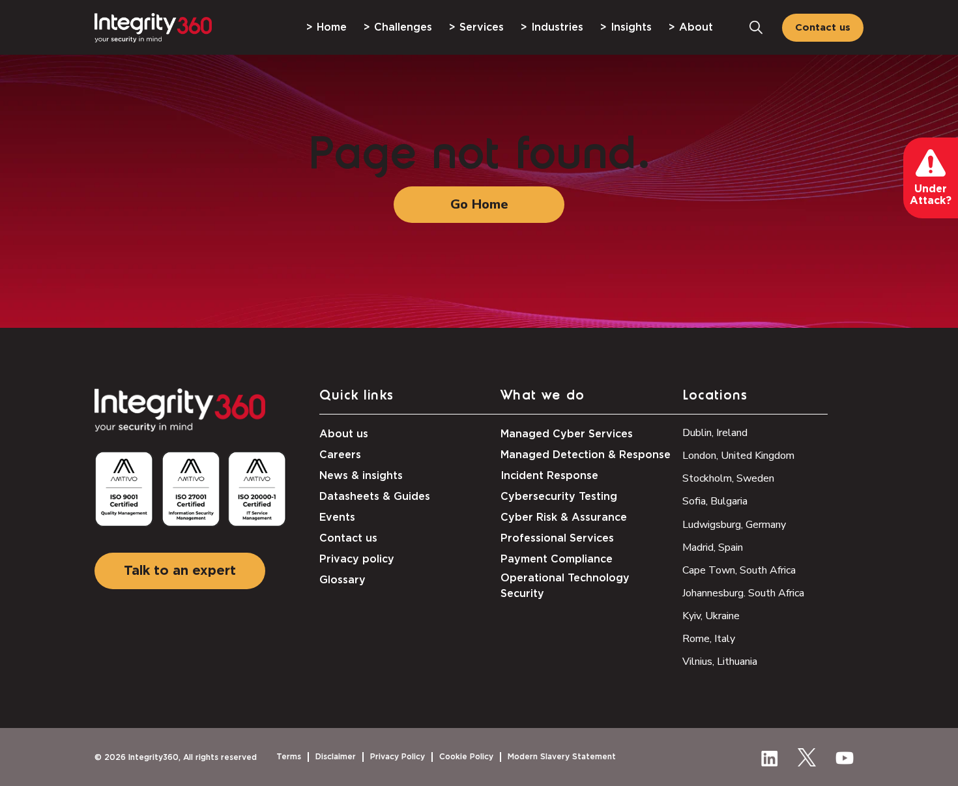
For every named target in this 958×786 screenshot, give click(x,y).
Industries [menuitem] (557, 27)
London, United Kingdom (738, 455)
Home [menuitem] (332, 27)
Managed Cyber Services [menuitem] (567, 434)
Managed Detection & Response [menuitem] (586, 455)
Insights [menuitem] (631, 27)
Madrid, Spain (712, 547)
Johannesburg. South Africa (743, 593)
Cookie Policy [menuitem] (466, 757)
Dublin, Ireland (715, 433)
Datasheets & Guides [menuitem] (374, 496)
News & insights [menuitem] (361, 476)
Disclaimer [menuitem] (335, 757)
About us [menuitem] (343, 434)
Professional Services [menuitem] (557, 538)
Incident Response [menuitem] (549, 476)
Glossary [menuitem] (342, 580)
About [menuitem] (696, 27)
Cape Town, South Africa (739, 570)
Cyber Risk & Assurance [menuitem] (564, 517)
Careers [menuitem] (340, 455)
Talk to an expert (180, 570)
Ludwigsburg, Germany (734, 524)
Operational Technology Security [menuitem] (565, 586)
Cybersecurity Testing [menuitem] (559, 496)
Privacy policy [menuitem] (356, 559)
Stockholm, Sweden (728, 478)
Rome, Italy (708, 639)
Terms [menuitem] (288, 757)
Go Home (479, 204)
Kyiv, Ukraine (711, 616)
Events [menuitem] (337, 517)
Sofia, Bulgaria (715, 501)
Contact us (822, 28)
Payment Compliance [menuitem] (557, 559)
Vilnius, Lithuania (719, 661)
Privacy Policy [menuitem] (397, 757)
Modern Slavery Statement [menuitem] (562, 757)
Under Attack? (930, 195)
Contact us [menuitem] (348, 538)
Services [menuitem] (481, 27)
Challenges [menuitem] (403, 27)
